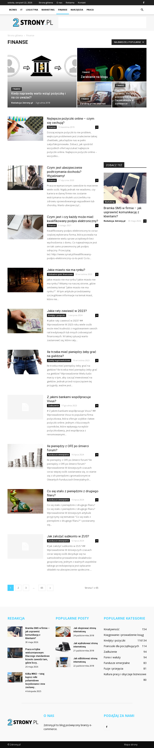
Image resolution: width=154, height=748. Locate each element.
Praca (90, 9)
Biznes (13, 9)
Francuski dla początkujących (121, 646)
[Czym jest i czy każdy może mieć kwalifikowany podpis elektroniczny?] (25, 227)
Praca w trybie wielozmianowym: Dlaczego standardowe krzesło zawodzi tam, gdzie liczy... (37, 656)
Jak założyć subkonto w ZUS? (68, 536)
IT (21, 9)
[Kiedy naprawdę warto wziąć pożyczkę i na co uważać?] (42, 65)
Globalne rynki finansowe (60, 274)
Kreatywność (111, 629)
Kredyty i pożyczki (56, 315)
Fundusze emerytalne (58, 454)
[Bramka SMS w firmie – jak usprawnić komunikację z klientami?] (125, 188)
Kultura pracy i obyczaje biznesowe (125, 674)
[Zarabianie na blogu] (111, 72)
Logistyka (32, 9)
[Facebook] (143, 2)
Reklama (70, 2)
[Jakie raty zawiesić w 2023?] (25, 321)
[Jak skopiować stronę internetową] (63, 631)
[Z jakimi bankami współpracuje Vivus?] (25, 407)
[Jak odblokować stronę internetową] (63, 662)
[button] (141, 9)
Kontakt (82, 2)
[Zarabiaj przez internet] (94, 93)
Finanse (62, 9)
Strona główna (46, 2)
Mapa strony (130, 744)
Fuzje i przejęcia (113, 668)
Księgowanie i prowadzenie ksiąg (124, 635)
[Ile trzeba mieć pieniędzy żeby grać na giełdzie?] (25, 362)
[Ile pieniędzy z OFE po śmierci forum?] (25, 456)
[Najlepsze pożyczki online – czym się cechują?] (25, 128)
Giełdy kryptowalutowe (59, 360)
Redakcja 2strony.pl (22, 102)
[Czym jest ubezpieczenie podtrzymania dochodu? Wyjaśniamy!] (25, 178)
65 (42, 587)
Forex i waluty (112, 657)
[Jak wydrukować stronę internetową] (63, 647)
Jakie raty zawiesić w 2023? (67, 311)
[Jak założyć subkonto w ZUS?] (25, 546)
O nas (59, 2)
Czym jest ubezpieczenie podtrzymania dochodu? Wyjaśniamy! (64, 172)
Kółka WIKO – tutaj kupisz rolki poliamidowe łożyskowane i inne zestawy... (35, 681)
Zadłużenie (53, 405)
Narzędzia (77, 9)
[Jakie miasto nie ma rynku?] (25, 280)
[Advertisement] (102, 22)
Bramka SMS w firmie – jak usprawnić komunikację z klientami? (122, 212)
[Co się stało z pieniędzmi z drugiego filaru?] (25, 501)
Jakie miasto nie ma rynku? (66, 270)
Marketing (48, 9)
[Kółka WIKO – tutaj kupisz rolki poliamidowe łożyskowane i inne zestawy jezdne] (15, 677)
